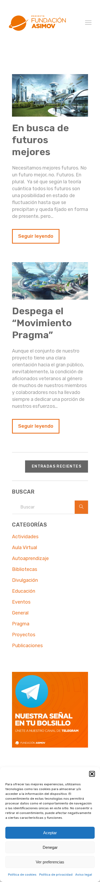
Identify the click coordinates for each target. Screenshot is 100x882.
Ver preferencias (50, 862)
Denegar (50, 847)
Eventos (21, 602)
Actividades (25, 537)
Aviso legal (83, 874)
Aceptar (50, 832)
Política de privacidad (56, 874)
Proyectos (23, 635)
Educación (23, 591)
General (20, 613)
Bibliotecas (24, 569)
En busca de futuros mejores (40, 140)
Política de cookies (22, 874)
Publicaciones (27, 645)
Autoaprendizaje (30, 558)
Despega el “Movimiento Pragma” (42, 323)
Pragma (20, 624)
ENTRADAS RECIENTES (56, 466)
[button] (92, 774)
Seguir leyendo (35, 236)
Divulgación (25, 580)
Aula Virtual (24, 547)
